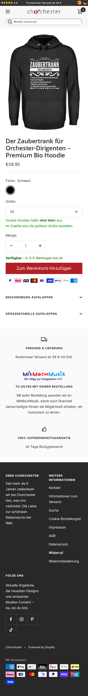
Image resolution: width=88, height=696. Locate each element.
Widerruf (56, 553)
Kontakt (55, 488)
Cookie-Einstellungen (65, 519)
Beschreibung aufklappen (29, 297)
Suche (53, 510)
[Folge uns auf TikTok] (11, 630)
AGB (52, 536)
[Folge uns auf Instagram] (21, 619)
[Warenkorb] (79, 11)
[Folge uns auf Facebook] (11, 619)
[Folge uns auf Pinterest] (32, 619)
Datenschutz (58, 544)
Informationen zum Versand (63, 499)
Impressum (57, 527)
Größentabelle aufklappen (31, 313)
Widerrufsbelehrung (64, 561)
